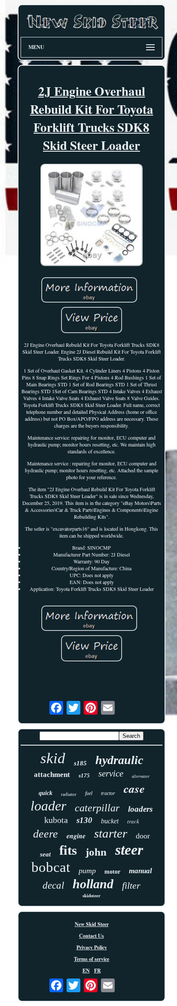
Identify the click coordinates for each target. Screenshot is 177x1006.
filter (131, 885)
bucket (110, 821)
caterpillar (97, 807)
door (143, 836)
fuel (88, 793)
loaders (140, 808)
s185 (80, 763)
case (134, 788)
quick (45, 793)
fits (68, 850)
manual (140, 871)
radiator (68, 794)
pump (87, 870)
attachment (52, 775)
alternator (141, 776)
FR (97, 970)
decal (53, 885)
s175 (84, 775)
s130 (84, 820)
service (110, 773)
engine (76, 836)
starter (110, 833)
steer (129, 850)
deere (45, 834)
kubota (56, 820)
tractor (108, 793)
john (96, 852)
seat (45, 854)
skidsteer (91, 895)
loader (48, 805)
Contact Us (91, 935)
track (133, 821)
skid (52, 758)
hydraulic (119, 760)
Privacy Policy (91, 947)
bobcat (50, 867)
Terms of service (91, 959)
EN (86, 970)
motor (112, 871)
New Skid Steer (92, 924)
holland (93, 884)
